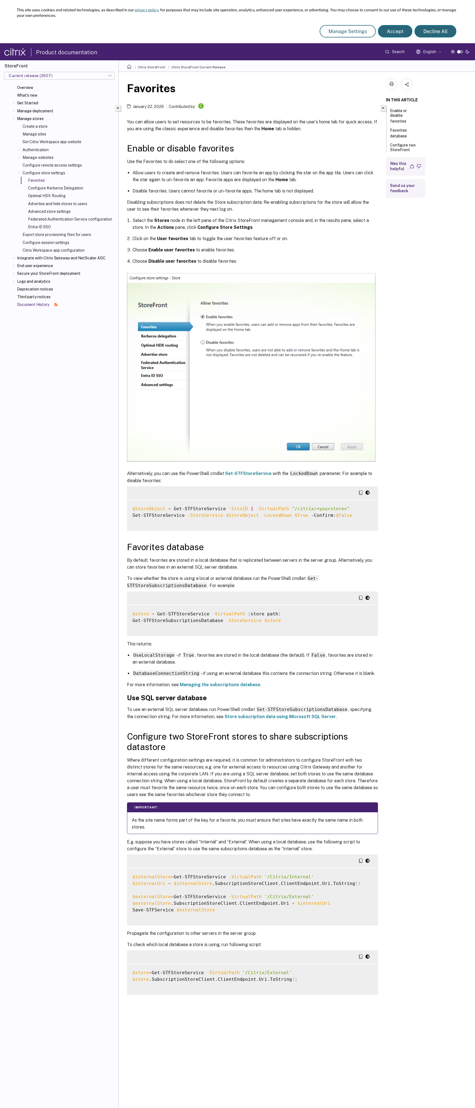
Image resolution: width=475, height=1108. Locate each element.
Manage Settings (347, 31)
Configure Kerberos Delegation (55, 188)
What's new (27, 95)
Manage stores (30, 118)
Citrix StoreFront (151, 67)
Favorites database (398, 133)
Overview (25, 87)
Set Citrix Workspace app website (52, 142)
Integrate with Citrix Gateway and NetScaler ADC (61, 258)
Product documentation (66, 52)
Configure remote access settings (52, 165)
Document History (33, 304)
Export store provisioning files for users (57, 234)
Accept (395, 31)
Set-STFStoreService (248, 473)
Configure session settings (46, 242)
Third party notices (34, 297)
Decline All (435, 31)
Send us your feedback (402, 188)
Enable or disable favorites (398, 115)
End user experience (35, 266)
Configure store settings (44, 173)
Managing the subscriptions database (220, 684)
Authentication (36, 150)
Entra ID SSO (39, 227)
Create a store (35, 126)
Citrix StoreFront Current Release (198, 67)
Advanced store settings (49, 211)
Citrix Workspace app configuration (54, 250)
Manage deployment (35, 111)
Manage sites (34, 134)
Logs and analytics (33, 281)
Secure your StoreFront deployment (49, 273)
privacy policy (146, 10)
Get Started (27, 103)
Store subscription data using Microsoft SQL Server (280, 716)
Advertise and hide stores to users (57, 204)
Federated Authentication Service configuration (70, 219)
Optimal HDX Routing (47, 196)
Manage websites (38, 157)
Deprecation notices (35, 289)
